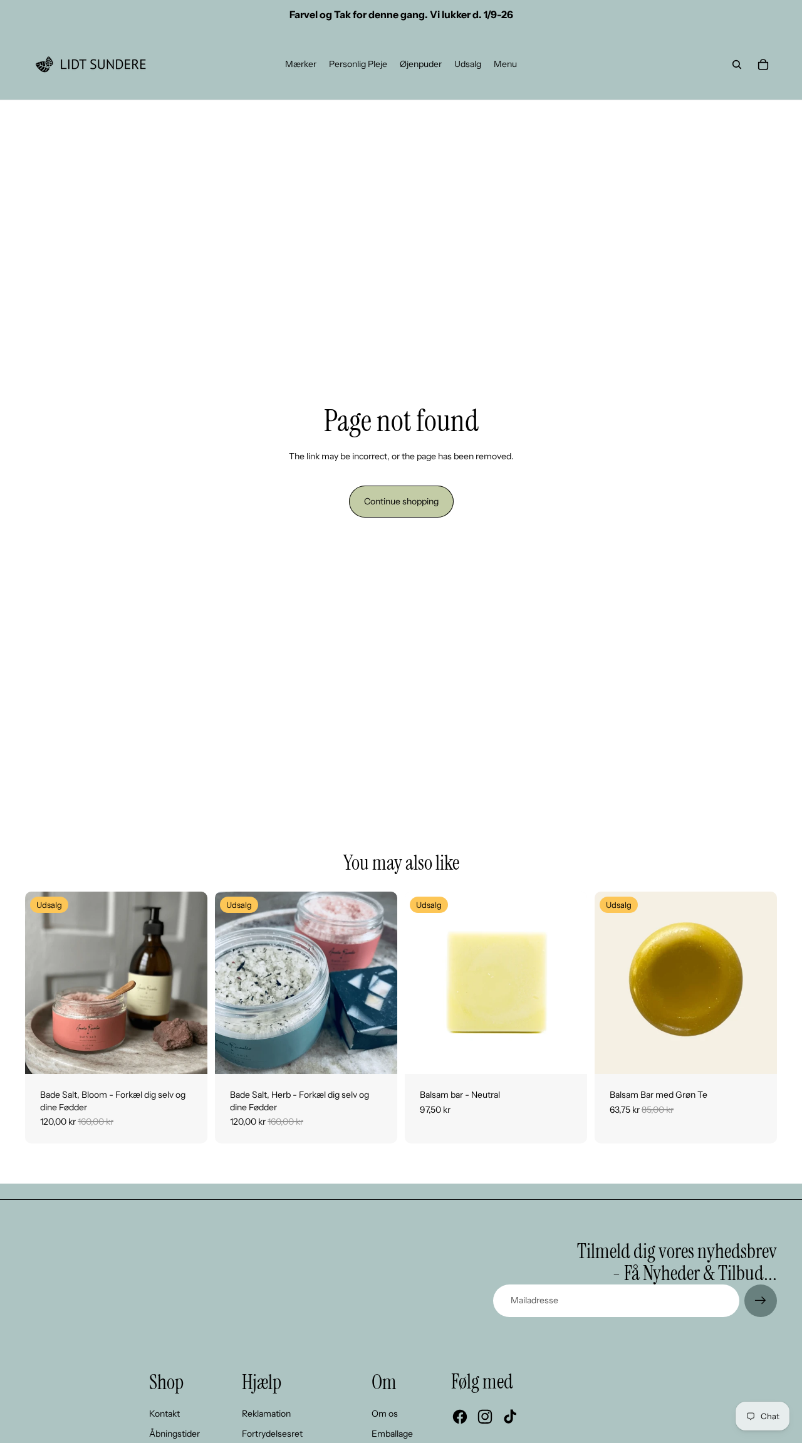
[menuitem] (300, 64)
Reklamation (266, 1413)
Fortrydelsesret (272, 1433)
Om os (385, 1413)
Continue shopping (401, 501)
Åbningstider (174, 1433)
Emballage (392, 1433)
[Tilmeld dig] (760, 1300)
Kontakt (164, 1413)
